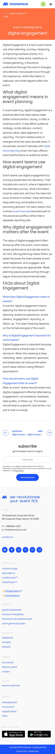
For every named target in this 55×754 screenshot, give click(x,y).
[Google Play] (39, 734)
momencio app (9, 568)
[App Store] (13, 734)
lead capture (8, 573)
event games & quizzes (13, 623)
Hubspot (6, 642)
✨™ (12, 590)
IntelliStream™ (9, 582)
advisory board (9, 666)
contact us (7, 537)
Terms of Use (33, 751)
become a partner (11, 685)
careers (6, 671)
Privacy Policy (19, 470)
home (5, 13)
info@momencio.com (15, 529)
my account (8, 706)
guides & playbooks (11, 609)
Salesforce (7, 637)
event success (21, 211)
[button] (43, 4)
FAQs (4, 715)
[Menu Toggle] (50, 4)
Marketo (6, 646)
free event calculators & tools (17, 618)
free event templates (12, 614)
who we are (8, 662)
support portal (9, 711)
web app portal (9, 702)
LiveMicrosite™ (10, 577)
